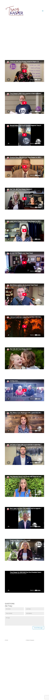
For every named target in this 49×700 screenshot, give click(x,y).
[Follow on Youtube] (43, 644)
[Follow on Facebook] (40, 644)
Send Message (38, 628)
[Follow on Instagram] (38, 644)
